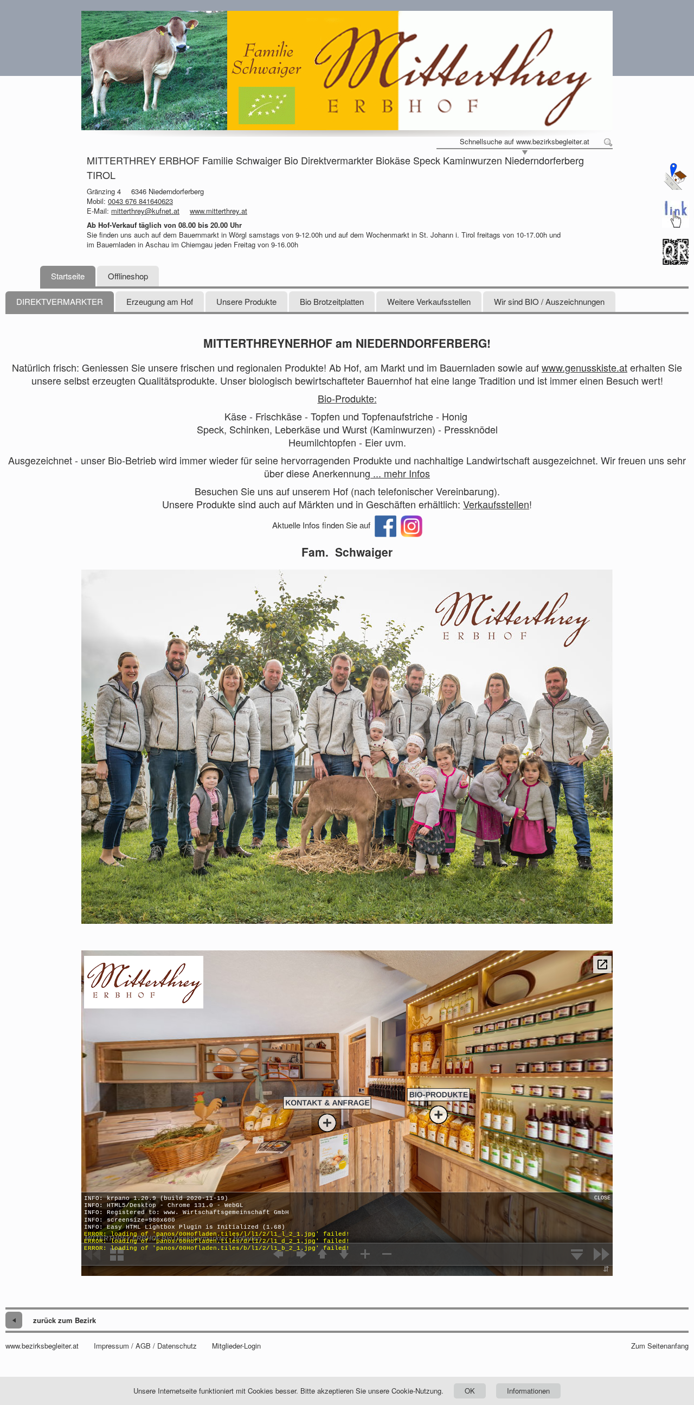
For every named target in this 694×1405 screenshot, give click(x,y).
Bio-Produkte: (347, 398)
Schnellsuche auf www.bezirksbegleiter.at (524, 141)
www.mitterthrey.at (218, 211)
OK (470, 1390)
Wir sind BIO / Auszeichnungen (549, 301)
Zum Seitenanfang (660, 1346)
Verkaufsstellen (496, 504)
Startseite (68, 276)
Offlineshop (128, 276)
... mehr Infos (400, 473)
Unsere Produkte (246, 301)
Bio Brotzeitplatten (332, 301)
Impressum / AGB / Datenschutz (145, 1346)
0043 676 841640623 (140, 201)
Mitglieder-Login (236, 1346)
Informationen (528, 1390)
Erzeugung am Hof (159, 301)
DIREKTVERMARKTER (59, 301)
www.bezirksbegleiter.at (42, 1346)
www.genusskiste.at (584, 367)
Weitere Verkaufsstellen (429, 301)
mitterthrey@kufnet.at (145, 211)
